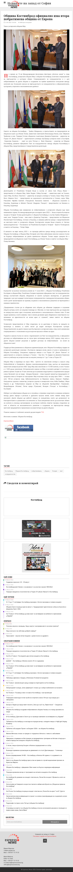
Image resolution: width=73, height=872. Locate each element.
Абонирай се (55, 822)
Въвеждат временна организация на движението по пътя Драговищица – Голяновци (34, 750)
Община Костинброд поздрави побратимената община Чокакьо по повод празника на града (35, 710)
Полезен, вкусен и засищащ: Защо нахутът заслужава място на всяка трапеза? (32, 626)
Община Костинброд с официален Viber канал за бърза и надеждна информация (33, 767)
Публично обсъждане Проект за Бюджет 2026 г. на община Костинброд (30, 728)
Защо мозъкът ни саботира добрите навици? (21, 631)
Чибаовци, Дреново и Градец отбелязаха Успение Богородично (27, 678)
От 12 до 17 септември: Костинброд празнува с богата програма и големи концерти (33, 602)
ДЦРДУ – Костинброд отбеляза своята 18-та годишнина (25, 661)
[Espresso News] (12, 838)
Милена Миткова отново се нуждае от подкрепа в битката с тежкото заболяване (33, 733)
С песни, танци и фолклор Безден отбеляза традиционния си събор (28, 745)
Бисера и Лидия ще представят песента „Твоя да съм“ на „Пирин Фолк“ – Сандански (34, 705)
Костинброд (9, 471)
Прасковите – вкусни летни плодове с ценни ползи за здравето (27, 636)
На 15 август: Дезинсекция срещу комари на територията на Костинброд (30, 683)
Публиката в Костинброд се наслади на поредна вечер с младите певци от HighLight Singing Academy (36, 722)
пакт (61, 471)
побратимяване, (36, 471)
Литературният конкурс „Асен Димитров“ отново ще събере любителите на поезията (34, 688)
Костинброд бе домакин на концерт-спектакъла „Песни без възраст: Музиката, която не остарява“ (35, 778)
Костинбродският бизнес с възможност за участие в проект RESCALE (29, 587)
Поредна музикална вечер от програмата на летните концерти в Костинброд (31, 772)
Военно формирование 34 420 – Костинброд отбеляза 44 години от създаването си (34, 755)
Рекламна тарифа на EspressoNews (44, 836)
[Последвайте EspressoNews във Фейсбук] (19, 427)
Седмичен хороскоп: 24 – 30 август (17, 582)
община (47, 471)
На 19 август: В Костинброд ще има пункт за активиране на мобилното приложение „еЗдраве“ (33, 615)
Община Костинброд (22, 471)
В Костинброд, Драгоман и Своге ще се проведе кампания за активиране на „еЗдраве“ (35, 716)
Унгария (54, 471)
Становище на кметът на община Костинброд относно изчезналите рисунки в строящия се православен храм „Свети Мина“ (36, 809)
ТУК (42, 412)
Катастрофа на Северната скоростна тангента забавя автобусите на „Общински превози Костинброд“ (35, 785)
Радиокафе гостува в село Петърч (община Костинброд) (25, 803)
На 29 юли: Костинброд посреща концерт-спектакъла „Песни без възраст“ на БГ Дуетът (35, 791)
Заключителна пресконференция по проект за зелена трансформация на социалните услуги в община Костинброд (36, 797)
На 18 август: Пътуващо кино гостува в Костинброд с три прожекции (29, 693)
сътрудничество (10, 474)
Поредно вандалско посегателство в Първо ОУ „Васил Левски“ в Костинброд (32, 592)
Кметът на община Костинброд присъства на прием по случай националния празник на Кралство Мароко (35, 761)
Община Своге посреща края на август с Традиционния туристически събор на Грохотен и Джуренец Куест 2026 (36, 608)
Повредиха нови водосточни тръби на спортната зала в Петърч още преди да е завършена (32, 699)
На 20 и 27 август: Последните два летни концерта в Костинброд (27, 656)
